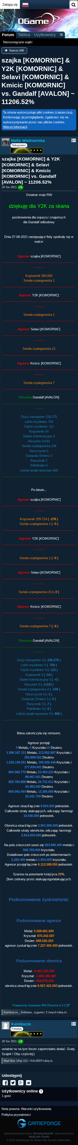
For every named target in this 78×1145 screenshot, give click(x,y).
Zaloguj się (10, 4)
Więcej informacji (15, 127)
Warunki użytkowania (36, 1109)
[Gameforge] (39, 1119)
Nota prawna (11, 1109)
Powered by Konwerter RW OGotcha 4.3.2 (39, 1005)
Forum (8, 35)
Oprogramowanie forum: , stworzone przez (39, 1135)
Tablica (24, 35)
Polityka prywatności (16, 1114)
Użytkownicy (45, 35)
